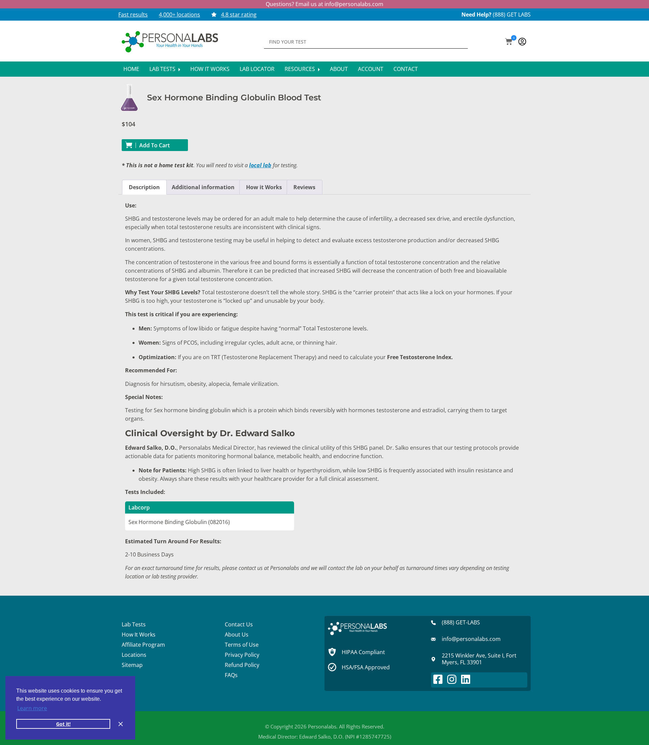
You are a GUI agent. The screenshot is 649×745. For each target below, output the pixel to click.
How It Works (210, 69)
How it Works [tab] (264, 187)
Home (131, 69)
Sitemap (132, 665)
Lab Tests (163, 69)
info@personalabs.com (353, 4)
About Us (236, 634)
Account (370, 69)
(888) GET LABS (512, 14)
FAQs (231, 675)
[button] (508, 42)
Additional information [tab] (203, 187)
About (339, 69)
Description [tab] (144, 187)
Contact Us (239, 624)
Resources (300, 69)
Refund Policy (242, 665)
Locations (134, 655)
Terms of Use (242, 644)
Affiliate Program (143, 644)
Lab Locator (257, 69)
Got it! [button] (63, 724)
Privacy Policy (242, 655)
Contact (405, 69)
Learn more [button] (32, 708)
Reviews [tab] (304, 187)
